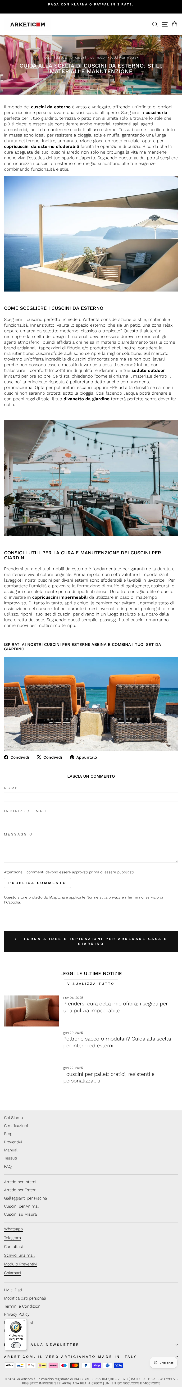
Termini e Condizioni (22, 1306)
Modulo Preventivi (20, 1264)
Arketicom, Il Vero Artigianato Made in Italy (70, 1357)
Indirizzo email (26, 811)
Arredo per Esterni (20, 1189)
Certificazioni (16, 1125)
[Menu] (24, 1321)
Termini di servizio (143, 897)
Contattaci (13, 1246)
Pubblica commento (37, 883)
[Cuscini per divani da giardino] (91, 478)
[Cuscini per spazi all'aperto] (91, 704)
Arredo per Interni (20, 1181)
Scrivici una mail (19, 1255)
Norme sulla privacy (103, 897)
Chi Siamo (13, 1117)
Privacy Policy (17, 1314)
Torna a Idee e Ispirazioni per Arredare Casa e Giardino (94, 941)
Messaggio (18, 834)
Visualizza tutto (90, 984)
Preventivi (13, 1142)
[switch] (16, 1345)
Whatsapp (13, 1229)
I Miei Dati (13, 1289)
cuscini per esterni (66, 645)
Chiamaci (12, 1272)
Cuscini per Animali (22, 1206)
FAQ (8, 1166)
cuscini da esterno (58, 57)
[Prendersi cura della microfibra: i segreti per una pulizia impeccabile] (31, 1011)
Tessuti (10, 1158)
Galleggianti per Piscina (25, 1198)
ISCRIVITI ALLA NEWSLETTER (41, 1344)
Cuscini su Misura (20, 1214)
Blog (8, 1133)
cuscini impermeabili (91, 57)
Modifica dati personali (25, 1298)
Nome (11, 788)
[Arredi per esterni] (91, 234)
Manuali (11, 1150)
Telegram (12, 1237)
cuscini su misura (123, 57)
